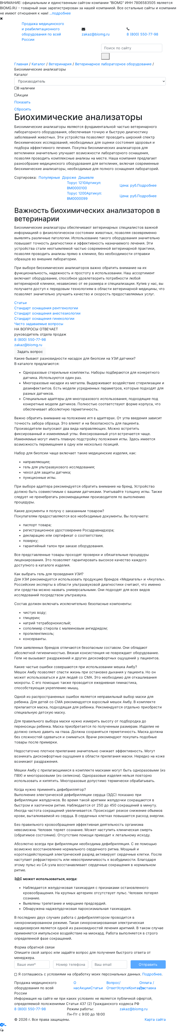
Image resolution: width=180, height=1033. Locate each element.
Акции (84, 988)
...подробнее (60, 13)
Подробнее (152, 974)
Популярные (49, 177)
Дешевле (86, 177)
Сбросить (22, 109)
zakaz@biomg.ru (96, 34)
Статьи (20, 303)
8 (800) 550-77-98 (142, 34)
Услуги (123, 988)
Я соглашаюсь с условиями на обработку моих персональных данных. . (89, 974)
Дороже (69, 177)
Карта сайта (155, 1019)
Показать (22, 102)
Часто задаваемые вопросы (38, 324)
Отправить (148, 964)
